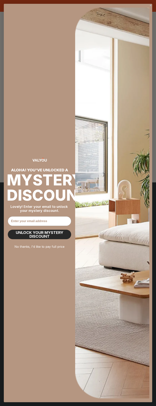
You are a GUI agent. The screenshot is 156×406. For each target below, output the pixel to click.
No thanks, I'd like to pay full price (39, 247)
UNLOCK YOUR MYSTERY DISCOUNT (39, 234)
